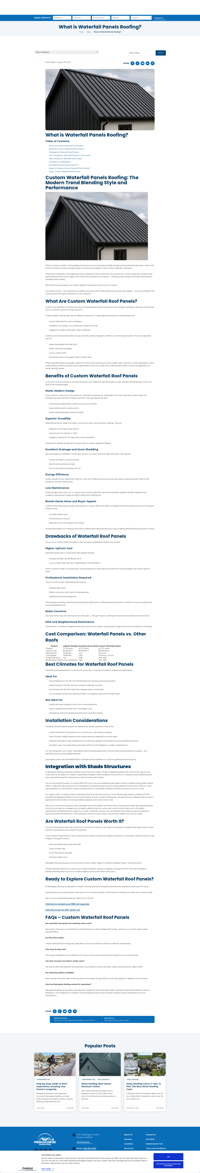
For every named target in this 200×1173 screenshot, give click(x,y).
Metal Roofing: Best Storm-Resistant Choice (96, 1085)
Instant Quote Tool (154, 1144)
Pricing (160, 13)
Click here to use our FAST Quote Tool (62, 910)
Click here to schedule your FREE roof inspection (67, 904)
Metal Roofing (103, 1079)
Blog (89, 32)
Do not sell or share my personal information (168, 1164)
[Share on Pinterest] (153, 63)
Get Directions (83, 1142)
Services (109, 13)
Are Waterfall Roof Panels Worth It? (64, 165)
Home (81, 32)
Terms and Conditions (156, 1148)
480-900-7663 (134, 6)
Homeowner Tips (43, 1079)
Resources (122, 13)
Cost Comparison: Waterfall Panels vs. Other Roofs (70, 155)
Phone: (86, 1148)
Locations (128, 1144)
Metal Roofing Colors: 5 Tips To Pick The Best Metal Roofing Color (143, 1086)
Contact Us (146, 13)
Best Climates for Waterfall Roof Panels (65, 159)
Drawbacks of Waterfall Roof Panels (64, 152)
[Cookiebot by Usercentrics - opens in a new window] (28, 1169)
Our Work (135, 13)
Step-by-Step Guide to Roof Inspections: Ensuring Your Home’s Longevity (51, 1086)
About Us (97, 13)
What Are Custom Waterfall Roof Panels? (66, 146)
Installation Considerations (60, 162)
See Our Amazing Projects (108, 6)
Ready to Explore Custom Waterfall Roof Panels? (69, 168)
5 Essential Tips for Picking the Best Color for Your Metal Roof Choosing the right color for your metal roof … (144, 1096)
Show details (46, 1169)
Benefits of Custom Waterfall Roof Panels (66, 149)
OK (168, 1157)
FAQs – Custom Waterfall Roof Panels (64, 172)
